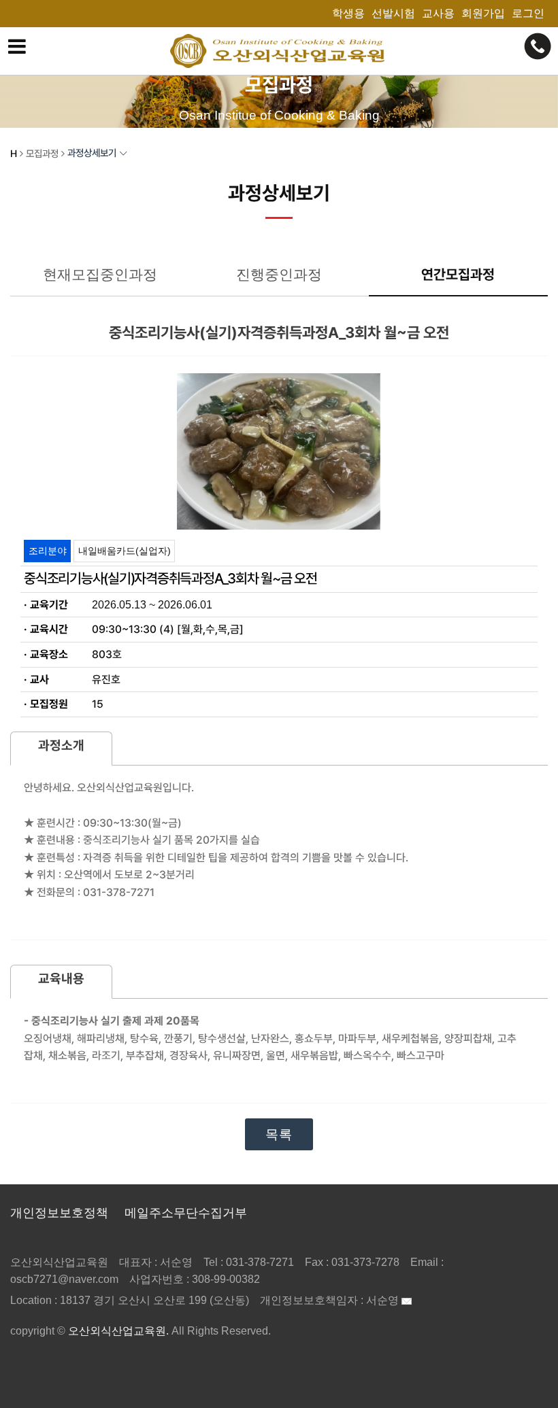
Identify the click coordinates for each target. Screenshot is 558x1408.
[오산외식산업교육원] (279, 51)
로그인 (528, 13)
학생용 (348, 13)
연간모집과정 (458, 274)
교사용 (438, 13)
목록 (279, 1134)
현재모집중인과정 (100, 274)
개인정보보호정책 (59, 1213)
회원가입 (483, 13)
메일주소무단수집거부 (186, 1213)
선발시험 (393, 13)
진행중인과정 (279, 274)
